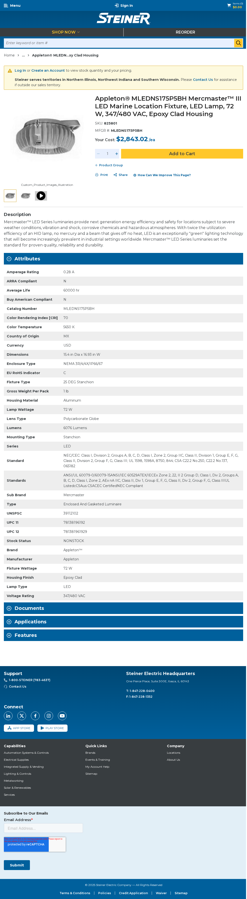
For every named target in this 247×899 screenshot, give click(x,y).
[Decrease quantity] (98, 153)
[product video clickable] (41, 195)
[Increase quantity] (117, 153)
